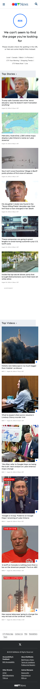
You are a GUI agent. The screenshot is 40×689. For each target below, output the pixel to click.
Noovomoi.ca (26, 675)
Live (26, 63)
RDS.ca (23, 678)
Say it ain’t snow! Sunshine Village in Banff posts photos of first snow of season (19, 172)
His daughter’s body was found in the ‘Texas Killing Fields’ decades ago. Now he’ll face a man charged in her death (18, 206)
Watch (21, 57)
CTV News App (8, 634)
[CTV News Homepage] (20, 4)
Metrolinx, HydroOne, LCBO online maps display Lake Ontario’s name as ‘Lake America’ (19, 138)
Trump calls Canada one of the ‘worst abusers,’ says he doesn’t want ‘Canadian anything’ (19, 103)
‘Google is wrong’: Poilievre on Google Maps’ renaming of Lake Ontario (17, 517)
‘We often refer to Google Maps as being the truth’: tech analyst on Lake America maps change (19, 466)
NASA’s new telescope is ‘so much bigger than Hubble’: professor (19, 367)
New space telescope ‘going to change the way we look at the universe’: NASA (20, 615)
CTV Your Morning (12, 60)
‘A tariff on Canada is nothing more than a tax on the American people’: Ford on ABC (20, 566)
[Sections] (4, 4)
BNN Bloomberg (8, 675)
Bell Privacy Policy (27, 660)
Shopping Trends (27, 60)
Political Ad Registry (28, 665)
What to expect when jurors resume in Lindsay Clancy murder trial (18, 416)
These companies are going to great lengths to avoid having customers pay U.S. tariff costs (20, 241)
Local (8, 57)
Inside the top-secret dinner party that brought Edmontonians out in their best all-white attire (20, 277)
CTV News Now (17, 63)
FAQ (25, 634)
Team (5, 637)
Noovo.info (25, 673)
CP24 (4, 673)
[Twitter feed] (20, 644)
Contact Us (19, 634)
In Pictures (29, 57)
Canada (14, 57)
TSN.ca (5, 678)
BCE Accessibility (9, 662)
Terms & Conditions (28, 662)
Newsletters (33, 634)
